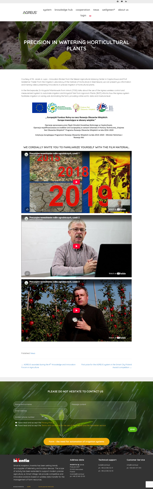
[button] (117, 1)
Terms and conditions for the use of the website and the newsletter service (74, 425)
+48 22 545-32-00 (78, 476)
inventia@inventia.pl (77, 474)
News (32, 353)
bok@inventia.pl (104, 465)
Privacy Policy (48, 422)
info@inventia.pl (132, 465)
